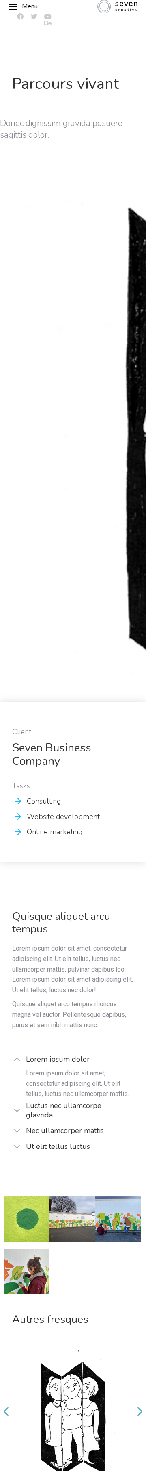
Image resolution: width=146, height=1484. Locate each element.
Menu (30, 6)
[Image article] (73, 1410)
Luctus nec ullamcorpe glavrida (63, 1110)
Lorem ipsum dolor (58, 1059)
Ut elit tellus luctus (58, 1146)
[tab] (73, 1060)
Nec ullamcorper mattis (65, 1131)
